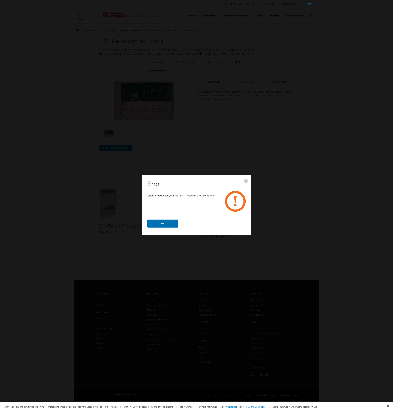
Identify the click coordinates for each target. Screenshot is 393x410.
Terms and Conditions (255, 407)
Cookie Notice (233, 407)
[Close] (388, 405)
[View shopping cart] (308, 4)
